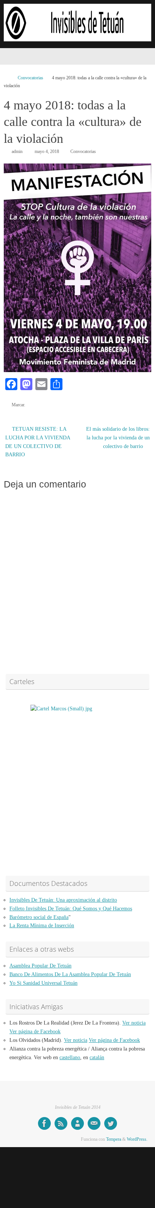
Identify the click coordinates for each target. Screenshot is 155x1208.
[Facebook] (44, 1123)
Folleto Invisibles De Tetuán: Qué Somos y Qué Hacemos (70, 908)
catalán (97, 1057)
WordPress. (137, 1139)
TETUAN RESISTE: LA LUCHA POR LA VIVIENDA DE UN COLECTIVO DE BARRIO (37, 442)
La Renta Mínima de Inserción (41, 925)
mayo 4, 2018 (47, 151)
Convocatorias (30, 77)
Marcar (18, 404)
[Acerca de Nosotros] (77, 1123)
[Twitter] (110, 1123)
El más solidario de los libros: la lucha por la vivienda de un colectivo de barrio (118, 437)
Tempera (113, 1139)
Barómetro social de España (38, 917)
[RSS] (61, 1123)
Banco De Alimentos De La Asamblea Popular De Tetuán (70, 974)
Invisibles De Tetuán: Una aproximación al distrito (63, 900)
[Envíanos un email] (94, 1123)
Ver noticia (134, 1023)
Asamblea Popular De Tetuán (40, 966)
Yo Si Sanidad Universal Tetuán (43, 983)
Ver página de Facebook (35, 1031)
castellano (69, 1057)
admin (17, 151)
